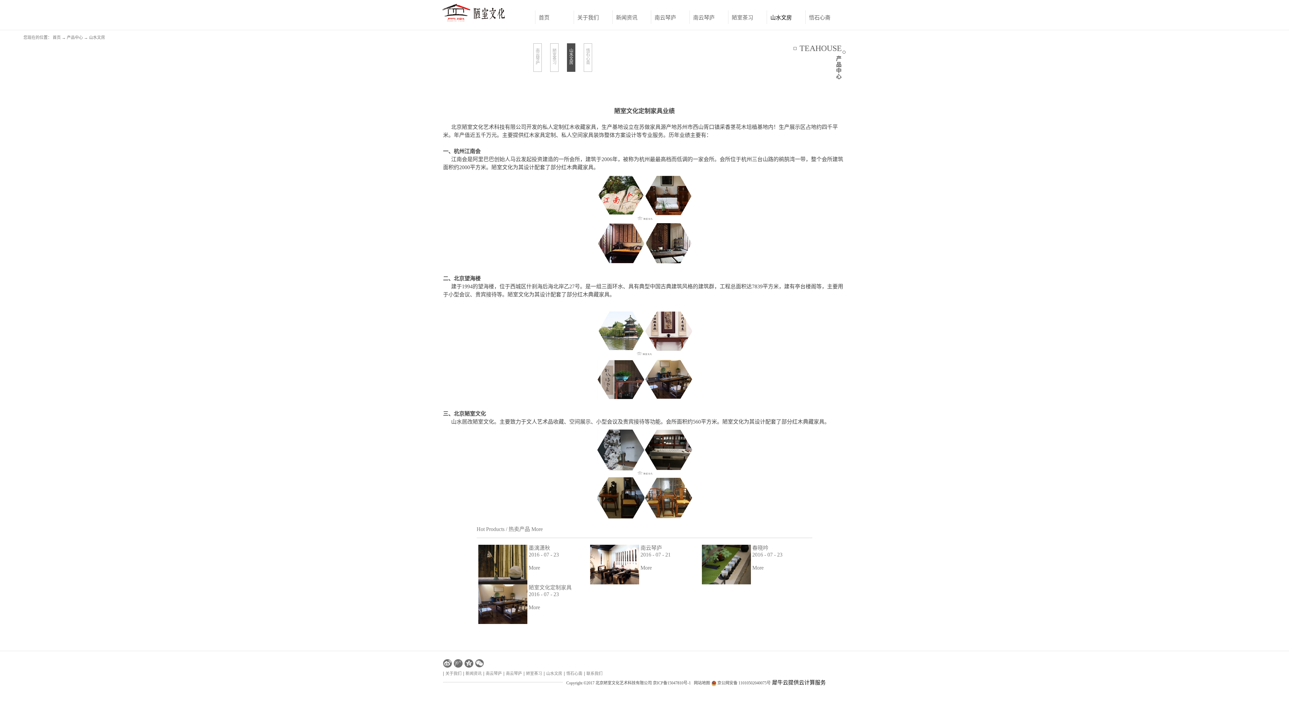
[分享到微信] (479, 663)
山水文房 (97, 37)
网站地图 (701, 683)
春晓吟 (760, 548)
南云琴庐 (651, 548)
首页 (544, 17)
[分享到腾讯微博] (458, 663)
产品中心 (75, 37)
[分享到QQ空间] (469, 663)
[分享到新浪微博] (447, 663)
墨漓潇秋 (539, 548)
